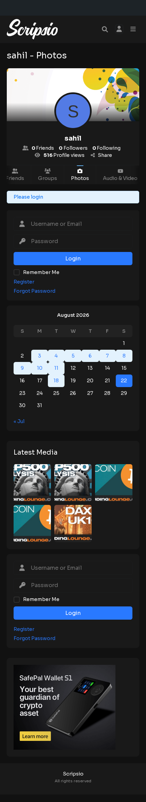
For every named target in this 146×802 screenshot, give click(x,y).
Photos (80, 178)
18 (56, 381)
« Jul (19, 421)
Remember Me (41, 272)
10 (39, 368)
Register (24, 282)
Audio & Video (120, 178)
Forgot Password (34, 291)
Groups (47, 178)
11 (56, 368)
